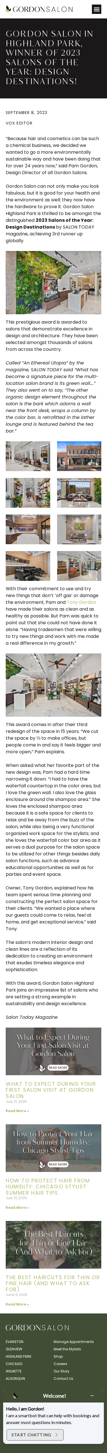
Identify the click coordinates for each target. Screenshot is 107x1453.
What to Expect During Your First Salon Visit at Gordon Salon (51, 1090)
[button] (96, 9)
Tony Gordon (81, 602)
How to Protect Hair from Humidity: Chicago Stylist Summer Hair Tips (48, 1186)
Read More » (17, 1110)
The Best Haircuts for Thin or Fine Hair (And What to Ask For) (53, 1283)
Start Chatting (31, 1434)
